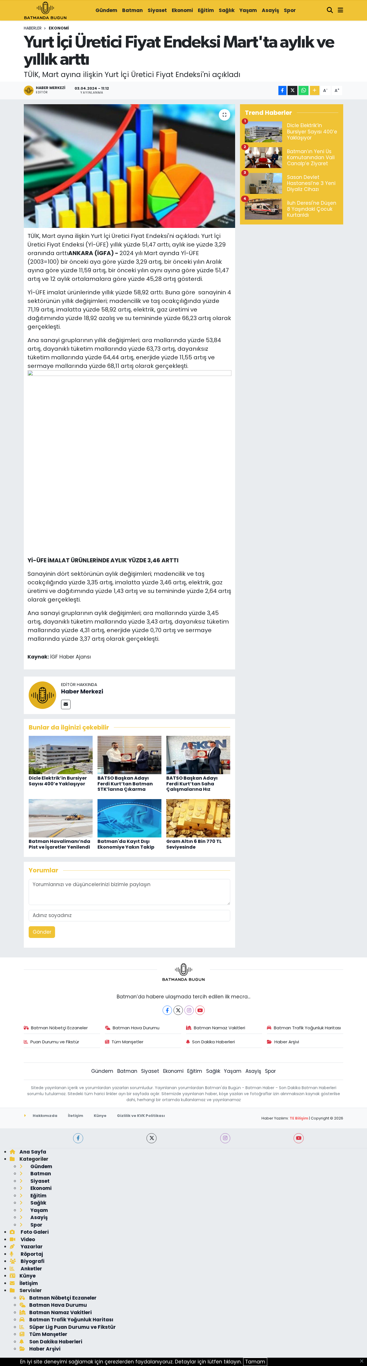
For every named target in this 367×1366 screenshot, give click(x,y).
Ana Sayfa (32, 1151)
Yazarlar (31, 1246)
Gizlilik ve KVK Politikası (141, 1115)
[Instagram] (189, 1010)
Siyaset (157, 10)
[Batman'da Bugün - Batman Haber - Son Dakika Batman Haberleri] (45, 10)
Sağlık (227, 10)
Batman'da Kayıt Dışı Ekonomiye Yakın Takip (125, 844)
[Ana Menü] (340, 10)
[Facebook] (167, 1010)
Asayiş (270, 10)
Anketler (30, 1268)
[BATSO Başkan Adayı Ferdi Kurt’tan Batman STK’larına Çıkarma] (129, 754)
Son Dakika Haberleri (213, 1042)
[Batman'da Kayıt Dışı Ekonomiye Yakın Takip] (129, 818)
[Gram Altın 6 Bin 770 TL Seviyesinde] (198, 818)
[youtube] (299, 1138)
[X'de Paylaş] (292, 90)
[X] (178, 1010)
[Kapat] (363, 1361)
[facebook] (78, 1138)
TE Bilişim (299, 1118)
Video (27, 1239)
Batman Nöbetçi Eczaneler (59, 1028)
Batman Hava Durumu (136, 1028)
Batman (132, 10)
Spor (290, 10)
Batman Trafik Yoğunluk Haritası (307, 1028)
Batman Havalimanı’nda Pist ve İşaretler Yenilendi (59, 844)
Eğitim (206, 10)
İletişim (75, 1115)
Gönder (42, 932)
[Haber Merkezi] (42, 694)
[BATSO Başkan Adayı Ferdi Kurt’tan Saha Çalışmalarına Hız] (198, 754)
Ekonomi (182, 10)
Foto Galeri (34, 1232)
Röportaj (31, 1254)
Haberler (33, 28)
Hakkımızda (44, 1115)
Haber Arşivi (286, 1042)
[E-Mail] (66, 704)
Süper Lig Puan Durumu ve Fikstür (72, 1327)
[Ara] (330, 10)
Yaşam (248, 10)
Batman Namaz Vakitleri (219, 1028)
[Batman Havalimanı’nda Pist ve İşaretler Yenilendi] (61, 818)
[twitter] (152, 1138)
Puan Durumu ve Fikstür (54, 1042)
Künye (100, 1115)
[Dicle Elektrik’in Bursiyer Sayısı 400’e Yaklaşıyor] (61, 754)
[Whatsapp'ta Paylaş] (303, 90)
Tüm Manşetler (127, 1042)
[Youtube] (200, 1010)
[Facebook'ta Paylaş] (282, 90)
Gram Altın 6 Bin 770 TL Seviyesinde (194, 844)
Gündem (106, 10)
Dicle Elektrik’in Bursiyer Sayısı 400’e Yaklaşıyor (58, 781)
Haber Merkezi (82, 691)
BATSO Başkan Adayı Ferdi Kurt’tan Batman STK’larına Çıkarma (125, 783)
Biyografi (31, 1261)
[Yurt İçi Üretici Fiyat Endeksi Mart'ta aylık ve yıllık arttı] (129, 166)
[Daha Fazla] (314, 90)
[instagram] (225, 1138)
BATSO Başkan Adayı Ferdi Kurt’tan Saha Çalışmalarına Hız (192, 783)
